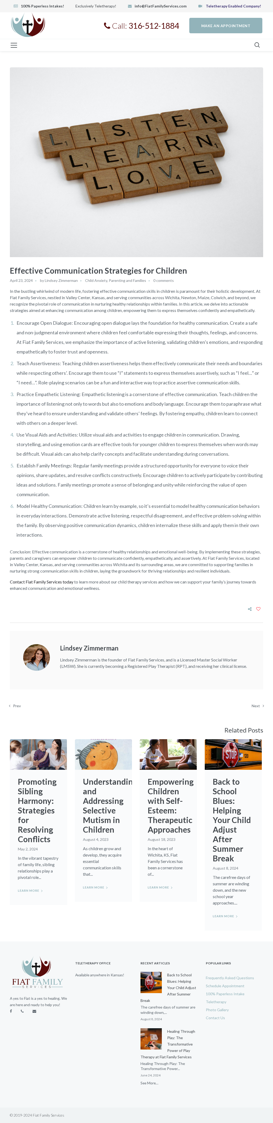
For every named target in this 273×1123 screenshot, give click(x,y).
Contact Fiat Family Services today (41, 581)
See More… (149, 1083)
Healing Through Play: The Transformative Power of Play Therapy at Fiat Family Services (167, 1044)
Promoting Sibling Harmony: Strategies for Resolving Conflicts (37, 810)
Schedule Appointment (225, 986)
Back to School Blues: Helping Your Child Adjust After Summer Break (232, 820)
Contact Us (215, 1017)
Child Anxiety (96, 280)
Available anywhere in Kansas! (99, 975)
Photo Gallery (217, 1009)
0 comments (163, 280)
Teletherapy (216, 1001)
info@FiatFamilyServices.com (161, 6)
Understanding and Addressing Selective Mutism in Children (110, 805)
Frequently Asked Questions (230, 978)
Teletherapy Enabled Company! (233, 6)
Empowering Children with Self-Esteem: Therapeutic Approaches (171, 805)
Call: (144, 25)
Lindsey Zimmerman (61, 280)
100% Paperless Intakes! (42, 6)
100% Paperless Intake (225, 994)
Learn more (28, 890)
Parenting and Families (127, 280)
